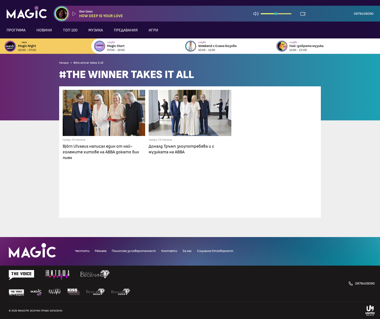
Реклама (100, 251)
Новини (44, 30)
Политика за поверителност (134, 251)
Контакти (169, 251)
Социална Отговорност (215, 251)
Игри (153, 30)
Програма (16, 30)
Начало (64, 62)
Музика (95, 30)
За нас (187, 251)
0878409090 (363, 13)
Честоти (82, 251)
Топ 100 (70, 30)
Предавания (126, 30)
